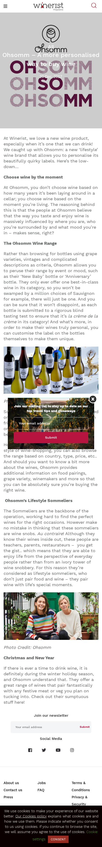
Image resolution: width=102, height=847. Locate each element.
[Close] (93, 399)
